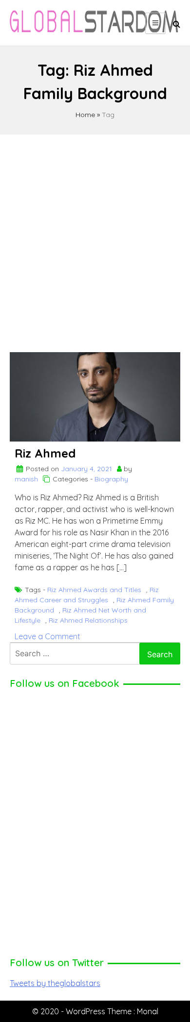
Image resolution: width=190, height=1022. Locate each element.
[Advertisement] (95, 239)
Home (85, 114)
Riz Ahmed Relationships (88, 620)
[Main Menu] (155, 23)
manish (26, 479)
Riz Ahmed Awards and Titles (94, 589)
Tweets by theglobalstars (55, 983)
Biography (111, 479)
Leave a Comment (47, 636)
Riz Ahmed (45, 453)
